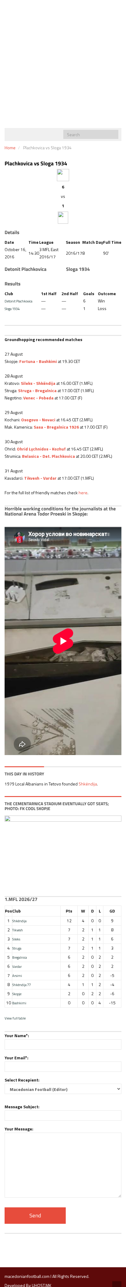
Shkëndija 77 (21, 984)
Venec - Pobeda (38, 398)
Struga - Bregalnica (37, 390)
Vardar (17, 966)
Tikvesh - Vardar (40, 478)
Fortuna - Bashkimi (38, 361)
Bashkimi (19, 1003)
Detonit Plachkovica (18, 301)
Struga (16, 948)
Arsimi (17, 975)
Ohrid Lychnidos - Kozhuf (41, 449)
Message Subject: (22, 1106)
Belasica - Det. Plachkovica (48, 456)
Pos (8, 911)
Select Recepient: (22, 1080)
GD (112, 911)
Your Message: (19, 1129)
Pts (69, 911)
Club (16, 911)
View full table (15, 1018)
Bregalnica (19, 957)
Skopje (16, 993)
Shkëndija (88, 784)
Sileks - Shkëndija (38, 383)
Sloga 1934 (12, 308)
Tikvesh (17, 930)
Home (10, 147)
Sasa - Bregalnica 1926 (56, 427)
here (83, 492)
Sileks (16, 939)
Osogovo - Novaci (38, 419)
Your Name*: (17, 1035)
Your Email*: (16, 1057)
